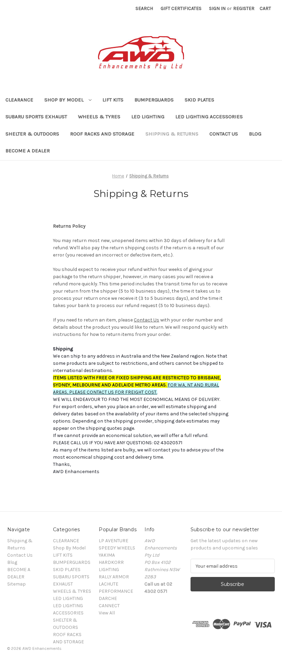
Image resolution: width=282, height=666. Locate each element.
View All (107, 613)
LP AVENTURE (113, 541)
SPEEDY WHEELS (117, 548)
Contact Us (223, 134)
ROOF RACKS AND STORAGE (102, 134)
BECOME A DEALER (28, 151)
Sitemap (16, 584)
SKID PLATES (199, 100)
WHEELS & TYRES (99, 116)
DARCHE (108, 598)
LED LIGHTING (147, 116)
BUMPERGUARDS (154, 100)
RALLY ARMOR (114, 577)
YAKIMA (107, 555)
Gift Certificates (181, 8)
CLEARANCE (19, 100)
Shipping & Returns (171, 134)
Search (144, 8)
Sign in (217, 8)
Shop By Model (64, 100)
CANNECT (109, 606)
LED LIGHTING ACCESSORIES (209, 116)
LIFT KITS (112, 100)
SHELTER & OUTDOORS (32, 134)
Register (243, 8)
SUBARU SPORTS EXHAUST (36, 116)
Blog (255, 134)
